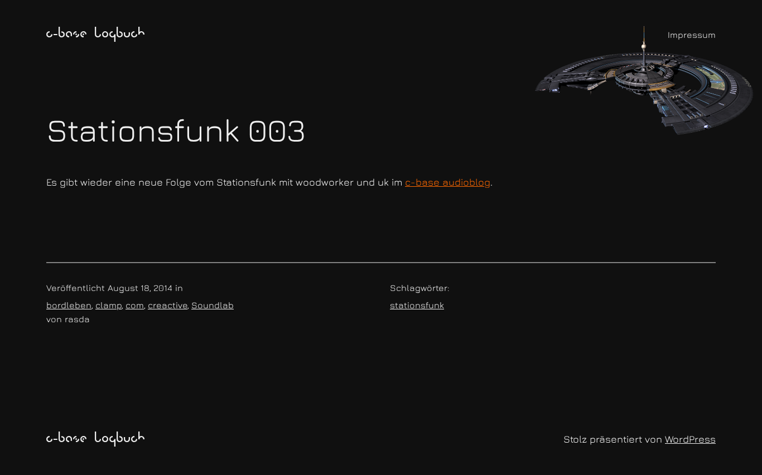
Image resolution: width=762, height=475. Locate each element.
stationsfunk (417, 305)
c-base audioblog (447, 182)
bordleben (68, 305)
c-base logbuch (96, 34)
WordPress (690, 439)
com (135, 305)
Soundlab (212, 305)
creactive (167, 305)
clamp (108, 305)
